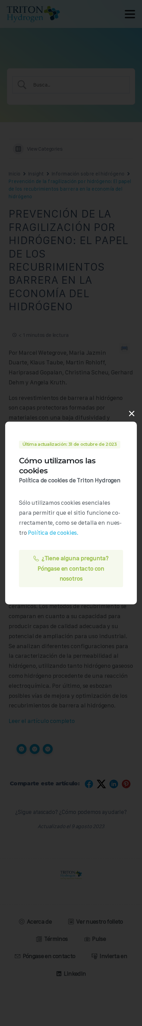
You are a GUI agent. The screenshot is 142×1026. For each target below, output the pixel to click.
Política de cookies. (53, 533)
